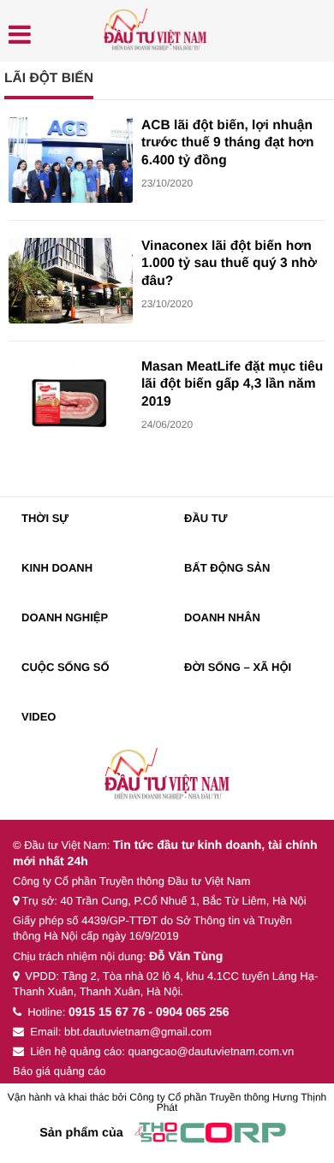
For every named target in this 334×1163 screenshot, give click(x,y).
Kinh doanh (56, 567)
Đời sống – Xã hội (237, 667)
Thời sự (45, 518)
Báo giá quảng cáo (59, 1071)
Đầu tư (206, 518)
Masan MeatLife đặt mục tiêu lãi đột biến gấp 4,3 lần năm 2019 (232, 384)
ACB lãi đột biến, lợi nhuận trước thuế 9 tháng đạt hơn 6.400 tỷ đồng (227, 143)
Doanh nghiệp (64, 617)
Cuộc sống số (65, 667)
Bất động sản (227, 567)
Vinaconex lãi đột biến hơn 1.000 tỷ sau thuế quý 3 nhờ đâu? (229, 263)
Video (38, 716)
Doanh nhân (222, 617)
